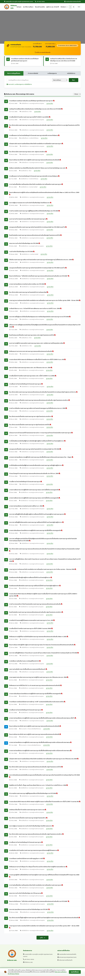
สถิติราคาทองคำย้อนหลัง (43, 52)
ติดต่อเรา (63, 7)
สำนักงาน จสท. (28, 962)
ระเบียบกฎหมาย (19, 84)
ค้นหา (73, 80)
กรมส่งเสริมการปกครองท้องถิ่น (73, 1)
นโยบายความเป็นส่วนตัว (65, 960)
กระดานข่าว (11, 84)
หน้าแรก (19, 7)
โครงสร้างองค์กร (40, 7)
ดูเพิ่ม (41, 938)
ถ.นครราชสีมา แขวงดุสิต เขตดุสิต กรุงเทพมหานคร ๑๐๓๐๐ (37, 955)
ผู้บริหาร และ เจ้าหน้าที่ (52, 7)
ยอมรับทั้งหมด (75, 972)
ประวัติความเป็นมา (28, 7)
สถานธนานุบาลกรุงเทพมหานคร (67, 957)
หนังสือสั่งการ (28, 84)
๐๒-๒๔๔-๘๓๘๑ (41, 1)
